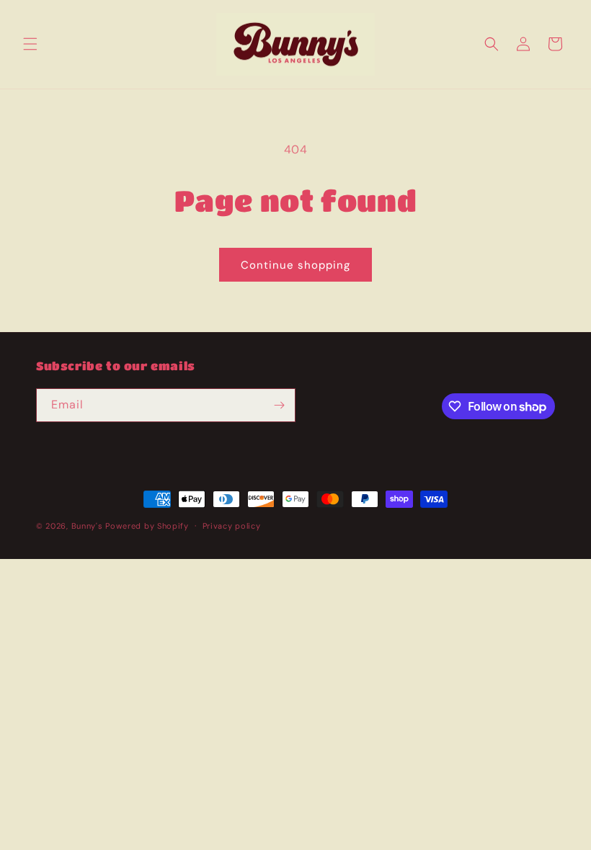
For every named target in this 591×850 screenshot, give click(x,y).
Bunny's (87, 526)
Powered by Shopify (147, 526)
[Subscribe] (279, 405)
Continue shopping (295, 265)
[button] (30, 44)
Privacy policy (232, 526)
